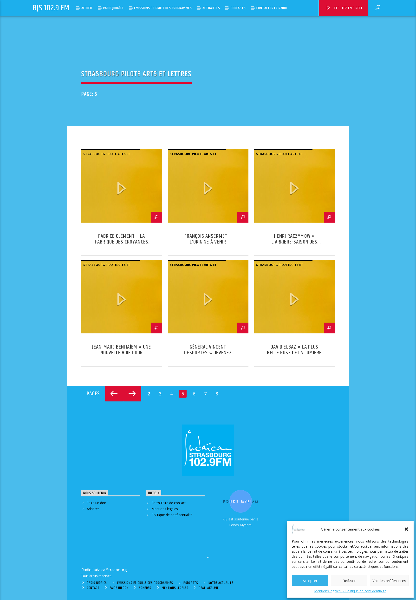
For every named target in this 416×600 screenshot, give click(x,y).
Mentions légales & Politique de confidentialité (350, 591)
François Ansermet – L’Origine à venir (208, 239)
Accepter (310, 580)
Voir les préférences (389, 580)
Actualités (211, 8)
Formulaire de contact (168, 502)
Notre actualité (220, 583)
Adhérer (93, 508)
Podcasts (238, 8)
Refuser (349, 580)
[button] (406, 529)
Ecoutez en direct (348, 8)
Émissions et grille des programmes (163, 8)
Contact (93, 588)
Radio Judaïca (113, 8)
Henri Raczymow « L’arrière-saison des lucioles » (295, 242)
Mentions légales (164, 508)
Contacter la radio (271, 8)
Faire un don (96, 502)
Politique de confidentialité (172, 514)
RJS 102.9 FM (51, 8)
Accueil (86, 8)
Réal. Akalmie (209, 588)
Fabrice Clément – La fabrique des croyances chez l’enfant (121, 242)
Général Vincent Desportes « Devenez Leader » (208, 353)
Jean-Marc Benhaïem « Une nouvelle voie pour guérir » (121, 353)
